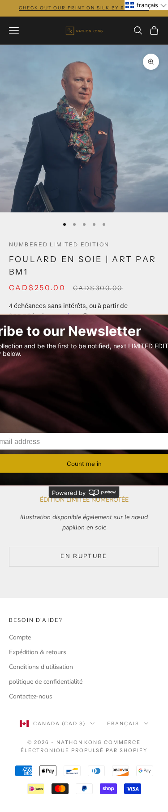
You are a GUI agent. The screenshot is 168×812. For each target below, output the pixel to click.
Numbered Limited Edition (59, 244)
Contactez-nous (30, 696)
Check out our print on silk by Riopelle (84, 8)
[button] (146, 5)
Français (123, 723)
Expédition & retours (37, 652)
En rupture (83, 556)
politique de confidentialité (45, 681)
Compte (20, 637)
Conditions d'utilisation (41, 667)
